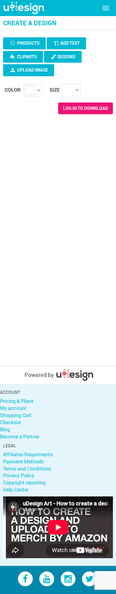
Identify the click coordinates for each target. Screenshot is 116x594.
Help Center (15, 489)
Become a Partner (19, 436)
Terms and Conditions (27, 468)
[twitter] (89, 578)
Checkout (10, 422)
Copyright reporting (24, 482)
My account (13, 408)
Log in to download (85, 108)
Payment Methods (23, 461)
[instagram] (68, 578)
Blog (5, 429)
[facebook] (25, 578)
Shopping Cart (16, 415)
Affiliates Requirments (28, 454)
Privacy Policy (18, 475)
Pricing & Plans (16, 401)
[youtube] (46, 578)
